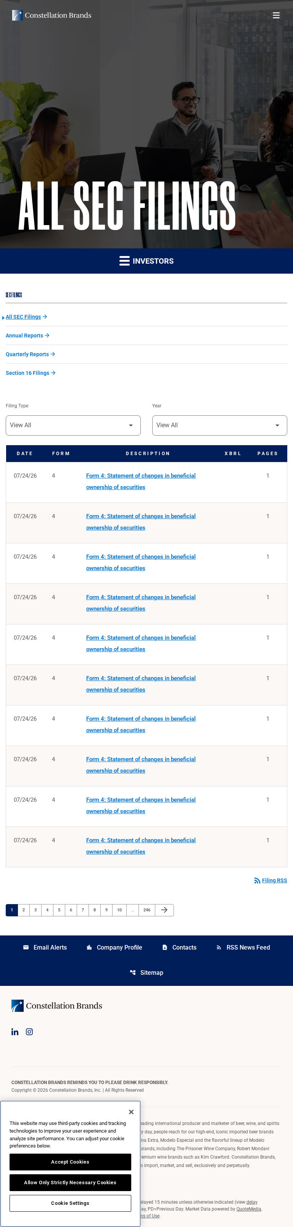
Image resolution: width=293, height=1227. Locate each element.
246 (148, 910)
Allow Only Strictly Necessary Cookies (70, 1182)
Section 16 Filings (27, 373)
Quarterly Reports (27, 354)
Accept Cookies (70, 1162)
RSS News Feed (243, 947)
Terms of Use (146, 1216)
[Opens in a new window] (14, 1031)
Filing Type (17, 405)
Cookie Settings (70, 1203)
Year (156, 405)
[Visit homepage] (51, 15)
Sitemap (146, 972)
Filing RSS (270, 880)
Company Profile (114, 947)
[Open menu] (276, 15)
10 (121, 910)
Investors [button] (152, 261)
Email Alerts (45, 947)
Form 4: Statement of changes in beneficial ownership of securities (141, 481)
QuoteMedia (249, 1209)
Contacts (179, 947)
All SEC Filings (23, 317)
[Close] (131, 1112)
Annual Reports (24, 335)
